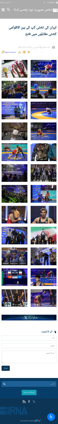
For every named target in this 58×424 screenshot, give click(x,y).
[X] (34, 402)
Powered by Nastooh (27, 420)
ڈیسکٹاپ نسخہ (29, 392)
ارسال (6, 368)
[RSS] (24, 402)
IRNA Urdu (33, 10)
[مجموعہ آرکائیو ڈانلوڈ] (19, 52)
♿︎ (51, 416)
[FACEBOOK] (29, 402)
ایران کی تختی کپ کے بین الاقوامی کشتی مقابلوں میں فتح (32, 30)
